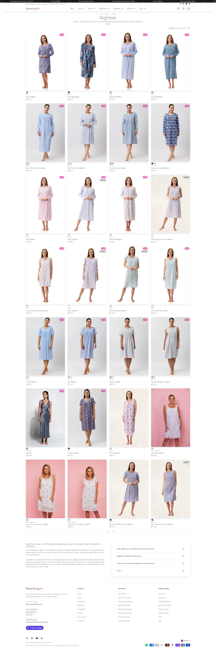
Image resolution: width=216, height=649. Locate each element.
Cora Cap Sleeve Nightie (118, 311)
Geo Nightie (72, 382)
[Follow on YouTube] (186, 3)
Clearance (45, 4)
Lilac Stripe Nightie (157, 453)
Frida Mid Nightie (74, 97)
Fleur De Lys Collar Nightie (35, 168)
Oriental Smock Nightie (117, 168)
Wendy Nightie (114, 453)
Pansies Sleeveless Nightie (160, 382)
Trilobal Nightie (31, 382)
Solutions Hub (163, 613)
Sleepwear (117, 8)
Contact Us (162, 598)
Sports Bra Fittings (124, 598)
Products (81, 588)
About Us (162, 594)
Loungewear (82, 609)
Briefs (90, 8)
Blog (57, 4)
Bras (80, 8)
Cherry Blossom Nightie (76, 168)
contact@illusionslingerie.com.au (37, 622)
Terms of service (50, 645)
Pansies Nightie (114, 382)
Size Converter (164, 609)
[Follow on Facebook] (180, 3)
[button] (89, 588)
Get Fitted (122, 588)
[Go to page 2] (113, 531)
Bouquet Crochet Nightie (160, 168)
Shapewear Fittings (124, 613)
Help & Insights (164, 588)
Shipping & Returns (165, 601)
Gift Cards (52, 4)
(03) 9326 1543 (31, 619)
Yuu (69, 451)
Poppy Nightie (72, 239)
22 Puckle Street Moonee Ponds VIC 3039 (31, 611)
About (27, 4)
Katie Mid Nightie (115, 97)
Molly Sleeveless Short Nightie (162, 239)
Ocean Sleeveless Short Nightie (37, 311)
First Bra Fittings (124, 617)
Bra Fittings (122, 594)
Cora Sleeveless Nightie (159, 311)
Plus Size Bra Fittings (125, 601)
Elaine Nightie (31, 97)
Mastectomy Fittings (125, 609)
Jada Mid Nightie (157, 97)
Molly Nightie (72, 311)
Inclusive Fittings (124, 621)
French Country (155, 451)
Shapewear (103, 8)
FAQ (160, 617)
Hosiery (130, 8)
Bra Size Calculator (165, 605)
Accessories (82, 617)
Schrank (28, 165)
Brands (38, 4)
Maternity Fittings (124, 605)
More (141, 8)
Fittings (32, 4)
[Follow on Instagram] (183, 3)
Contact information (73, 645)
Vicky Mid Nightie (115, 239)
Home (101, 13)
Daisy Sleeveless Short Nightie (162, 524)
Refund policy (30, 645)
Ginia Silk (28, 451)
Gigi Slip (29, 453)
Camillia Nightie (73, 453)
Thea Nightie (30, 239)
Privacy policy (39, 645)
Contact (62, 4)
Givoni (27, 94)
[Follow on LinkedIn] (189, 3)
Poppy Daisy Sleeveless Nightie (37, 524)
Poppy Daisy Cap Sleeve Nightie (79, 524)
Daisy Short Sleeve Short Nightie (121, 524)
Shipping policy (60, 645)
